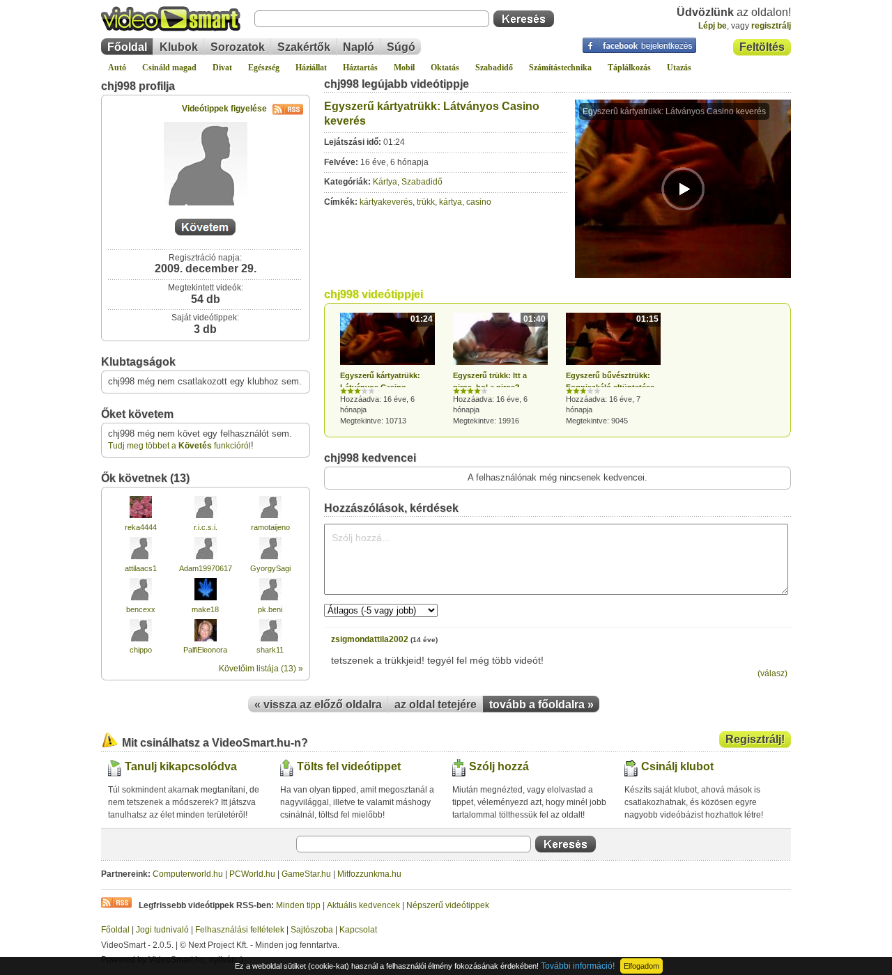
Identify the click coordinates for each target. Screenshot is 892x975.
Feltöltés (762, 47)
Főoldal (127, 47)
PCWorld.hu (252, 874)
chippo (141, 650)
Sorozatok (237, 47)
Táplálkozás (629, 67)
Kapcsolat (358, 930)
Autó (117, 67)
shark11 (270, 650)
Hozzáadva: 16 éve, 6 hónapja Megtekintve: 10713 (386, 369)
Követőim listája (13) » (261, 668)
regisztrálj (771, 26)
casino (478, 202)
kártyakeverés (386, 202)
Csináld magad (169, 67)
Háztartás (360, 67)
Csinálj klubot (677, 766)
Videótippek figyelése (224, 109)
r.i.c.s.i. (205, 527)
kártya (450, 202)
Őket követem (137, 414)
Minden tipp (298, 905)
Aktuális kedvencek (363, 905)
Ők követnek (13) (145, 478)
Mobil (404, 67)
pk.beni (270, 609)
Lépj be (712, 26)
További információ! (578, 966)
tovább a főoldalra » (541, 704)
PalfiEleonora (205, 650)
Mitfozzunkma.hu (369, 874)
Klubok (179, 47)
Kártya (385, 182)
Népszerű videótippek (447, 905)
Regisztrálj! (755, 739)
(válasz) (772, 673)
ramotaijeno (270, 527)
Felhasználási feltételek (239, 930)
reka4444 (141, 527)
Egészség (263, 67)
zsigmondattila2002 (369, 639)
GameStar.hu (306, 874)
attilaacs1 (141, 568)
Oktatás (445, 67)
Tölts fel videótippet (349, 766)
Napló (358, 47)
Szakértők (303, 47)
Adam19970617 (205, 568)
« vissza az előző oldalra (318, 704)
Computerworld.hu (188, 874)
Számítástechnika (560, 67)
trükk (426, 202)
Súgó (401, 47)
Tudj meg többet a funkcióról (179, 446)
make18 (205, 609)
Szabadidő (494, 67)
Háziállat (311, 67)
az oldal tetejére (435, 704)
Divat (222, 67)
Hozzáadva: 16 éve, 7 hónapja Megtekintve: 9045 (612, 369)
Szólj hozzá (499, 766)
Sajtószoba (312, 930)
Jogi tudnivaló (162, 930)
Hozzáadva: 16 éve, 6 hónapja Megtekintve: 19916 (499, 369)
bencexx (140, 609)
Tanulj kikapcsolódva (181, 766)
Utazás (679, 67)
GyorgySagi (270, 568)
